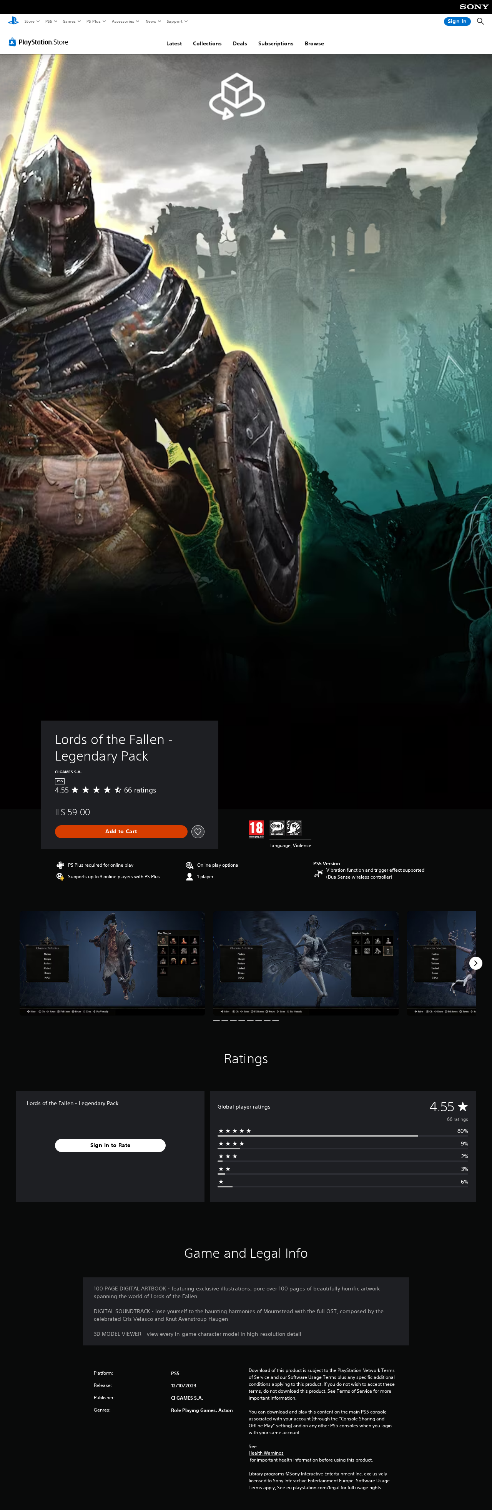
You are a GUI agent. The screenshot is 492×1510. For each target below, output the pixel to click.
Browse (314, 43)
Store (29, 21)
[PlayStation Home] (13, 21)
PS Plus (93, 21)
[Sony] (474, 11)
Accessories (122, 21)
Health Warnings (266, 1453)
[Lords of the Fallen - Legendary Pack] (112, 963)
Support (174, 21)
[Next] (475, 963)
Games (68, 21)
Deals (240, 43)
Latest (174, 43)
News (151, 21)
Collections (207, 43)
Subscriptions (276, 43)
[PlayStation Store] (40, 42)
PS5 (48, 21)
